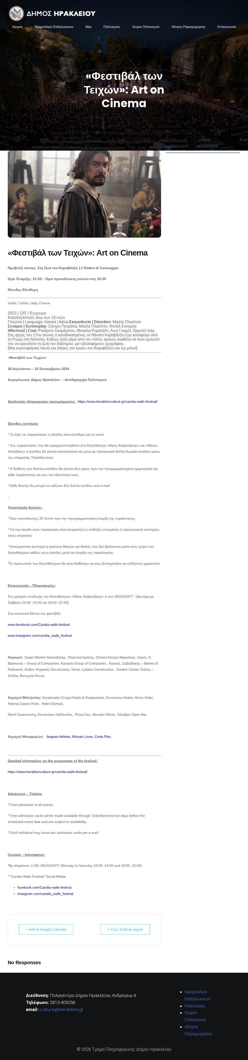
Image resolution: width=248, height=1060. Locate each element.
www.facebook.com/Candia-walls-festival (39, 624)
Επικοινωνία (226, 26)
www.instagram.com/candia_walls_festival (40, 635)
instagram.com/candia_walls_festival (45, 894)
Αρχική (17, 26)
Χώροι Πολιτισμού (146, 26)
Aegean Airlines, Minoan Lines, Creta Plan (79, 737)
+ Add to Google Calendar (46, 929)
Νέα (88, 26)
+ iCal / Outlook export (125, 929)
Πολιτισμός (111, 26)
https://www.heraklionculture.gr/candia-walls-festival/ (117, 401)
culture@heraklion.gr (61, 1009)
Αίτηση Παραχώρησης (188, 26)
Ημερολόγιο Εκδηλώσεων (54, 26)
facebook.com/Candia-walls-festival (44, 887)
